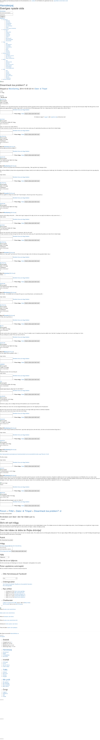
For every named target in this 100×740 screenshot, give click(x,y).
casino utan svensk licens (10, 609)
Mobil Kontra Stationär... (20, 597)
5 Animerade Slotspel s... (20, 595)
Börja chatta (27, 602)
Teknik (7, 48)
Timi (1, 381)
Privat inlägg (17, 113)
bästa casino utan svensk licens (7, 613)
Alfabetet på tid (9, 61)
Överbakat (8, 52)
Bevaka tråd (4, 97)
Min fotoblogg (6, 683)
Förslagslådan (9, 23)
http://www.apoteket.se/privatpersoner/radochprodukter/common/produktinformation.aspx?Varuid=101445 (24, 454)
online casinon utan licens (12, 624)
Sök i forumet (8, 57)
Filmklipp (7, 33)
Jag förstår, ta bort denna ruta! (61, 0)
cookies (33, 0)
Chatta (4, 696)
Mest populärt (8, 38)
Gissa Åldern (8, 74)
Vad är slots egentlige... (20, 591)
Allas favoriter (8, 40)
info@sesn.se (63, 698)
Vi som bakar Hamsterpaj (11, 28)
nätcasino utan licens (9, 616)
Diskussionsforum (6, 53)
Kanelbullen (2, 396)
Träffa (4, 69)
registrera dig (54, 117)
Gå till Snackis (19, 604)
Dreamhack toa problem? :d (47, 510)
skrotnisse (2, 119)
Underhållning (6, 29)
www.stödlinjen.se (15, 633)
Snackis (7, 71)
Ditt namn (8, 63)
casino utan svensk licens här (10, 620)
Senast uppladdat (9, 39)
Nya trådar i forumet (10, 55)
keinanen (2, 468)
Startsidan (8, 20)
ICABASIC (2, 364)
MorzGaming (14, 88)
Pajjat (4, 42)
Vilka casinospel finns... (19, 592)
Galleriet (7, 73)
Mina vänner (6, 686)
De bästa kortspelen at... (20, 594)
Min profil (6, 679)
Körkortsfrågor (8, 66)
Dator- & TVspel (41, 88)
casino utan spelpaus (12, 627)
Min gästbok (6, 682)
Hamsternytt (8, 24)
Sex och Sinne (6, 665)
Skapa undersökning (10, 58)
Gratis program (9, 65)
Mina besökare (6, 685)
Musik (7, 49)
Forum (3, 510)
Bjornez (2, 325)
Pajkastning (8, 78)
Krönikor (7, 50)
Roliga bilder (8, 32)
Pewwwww (2, 419)
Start (7, 30)
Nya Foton (5, 673)
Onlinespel (8, 34)
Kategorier (8, 35)
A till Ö (7, 37)
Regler (7, 27)
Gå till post (12, 146)
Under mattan (6, 666)
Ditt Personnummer (10, 64)
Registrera (5, 693)
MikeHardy (2, 492)
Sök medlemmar (9, 75)
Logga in (46, 117)
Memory (7, 76)
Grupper (5, 676)
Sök (4, 695)
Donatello (6, 193)
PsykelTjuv (2, 440)
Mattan (4, 59)
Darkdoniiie (2, 157)
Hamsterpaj (5, 19)
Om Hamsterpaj (9, 25)
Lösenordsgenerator (10, 68)
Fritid (11, 510)
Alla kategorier (9, 44)
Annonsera (8, 22)
